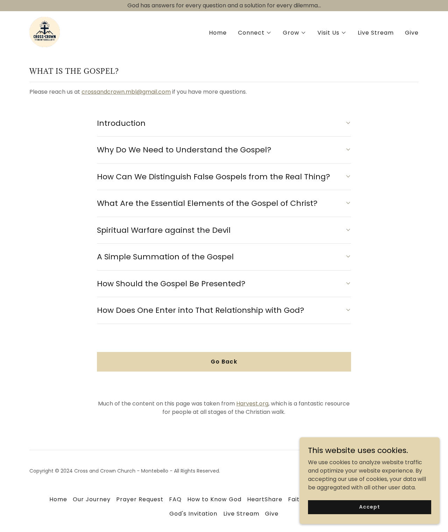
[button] (255, 33)
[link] (44, 32)
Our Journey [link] (92, 499)
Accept (369, 506)
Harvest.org (252, 404)
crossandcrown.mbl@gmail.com (126, 92)
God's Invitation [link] (193, 514)
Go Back (224, 362)
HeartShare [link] (264, 499)
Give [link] (412, 33)
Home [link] (218, 33)
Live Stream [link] (376, 33)
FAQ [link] (175, 499)
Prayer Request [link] (139, 499)
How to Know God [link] (214, 499)
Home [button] (58, 499)
